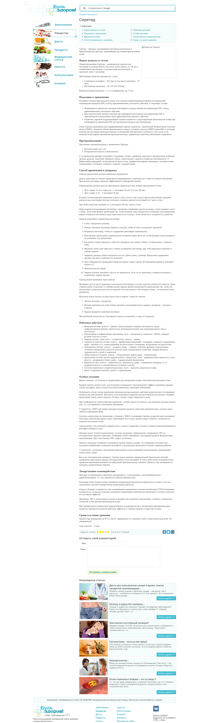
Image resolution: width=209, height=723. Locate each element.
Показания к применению (95, 33)
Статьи (99, 721)
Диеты (99, 714)
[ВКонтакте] (164, 532)
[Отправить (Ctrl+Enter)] (104, 572)
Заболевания (102, 707)
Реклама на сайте (125, 721)
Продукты (100, 717)
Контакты (121, 717)
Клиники (121, 714)
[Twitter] (168, 532)
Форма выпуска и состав (94, 30)
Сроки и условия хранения (144, 40)
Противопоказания (92, 37)
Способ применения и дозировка (98, 40)
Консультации (124, 711)
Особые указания (140, 33)
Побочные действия (141, 30)
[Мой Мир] (172, 532)
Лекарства (101, 711)
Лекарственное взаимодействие (146, 37)
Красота (121, 707)
